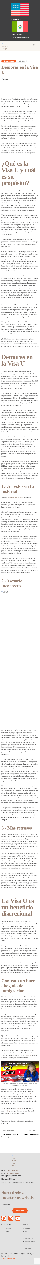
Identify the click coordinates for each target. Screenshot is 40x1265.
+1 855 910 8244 (11, 1171)
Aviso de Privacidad (8, 1258)
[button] (33, 45)
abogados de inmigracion (18, 1121)
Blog (8, 1111)
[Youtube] (17, 1218)
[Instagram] (10, 1218)
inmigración (4, 1123)
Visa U (28, 1055)
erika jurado (29, 1121)
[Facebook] (3, 1218)
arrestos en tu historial (15, 497)
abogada (7, 1121)
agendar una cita (32, 1094)
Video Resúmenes (8, 61)
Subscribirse (20, 1210)
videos (19, 1108)
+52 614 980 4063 (12, 1173)
